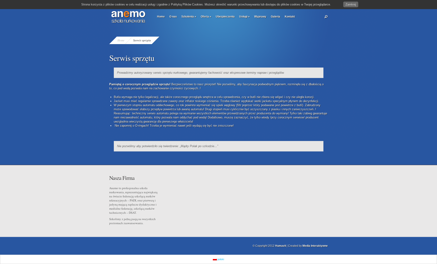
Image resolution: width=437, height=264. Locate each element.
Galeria (275, 16)
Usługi (244, 16)
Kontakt (290, 16)
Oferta (206, 16)
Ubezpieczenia (225, 16)
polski (220, 259)
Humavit (280, 245)
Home (161, 16)
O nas (173, 16)
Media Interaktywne (315, 245)
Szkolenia (188, 16)
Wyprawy (260, 16)
